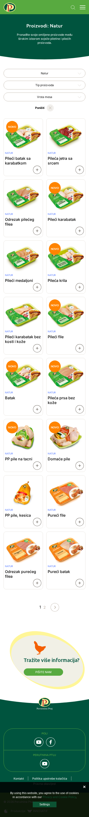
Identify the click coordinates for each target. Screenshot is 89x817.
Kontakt (19, 778)
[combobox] (44, 73)
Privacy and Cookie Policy (59, 797)
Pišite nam (43, 672)
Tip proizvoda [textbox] (44, 85)
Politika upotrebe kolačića (49, 778)
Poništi (39, 108)
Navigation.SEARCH (73, 7)
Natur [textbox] (44, 73)
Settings (44, 804)
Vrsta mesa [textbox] (44, 97)
